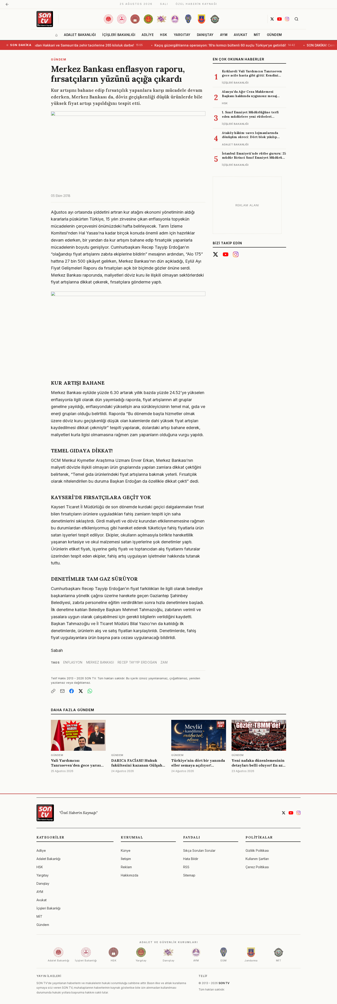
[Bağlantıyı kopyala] (53, 691)
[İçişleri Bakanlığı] (121, 19)
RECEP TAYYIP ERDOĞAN (137, 662)
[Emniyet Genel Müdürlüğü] (188, 19)
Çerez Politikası (257, 867)
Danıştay (205, 35)
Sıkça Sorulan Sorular (199, 850)
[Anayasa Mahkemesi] (175, 19)
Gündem (274, 35)
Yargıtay (182, 35)
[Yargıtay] (148, 19)
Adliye (148, 35)
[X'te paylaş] (80, 691)
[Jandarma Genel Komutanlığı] (201, 19)
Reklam (126, 867)
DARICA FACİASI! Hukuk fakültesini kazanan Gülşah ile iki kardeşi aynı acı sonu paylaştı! (137, 767)
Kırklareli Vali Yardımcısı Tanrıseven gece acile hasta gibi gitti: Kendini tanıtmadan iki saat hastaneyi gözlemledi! (252, 77)
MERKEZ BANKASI (100, 662)
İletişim (126, 859)
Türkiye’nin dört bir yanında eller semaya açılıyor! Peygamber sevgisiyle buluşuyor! (198, 767)
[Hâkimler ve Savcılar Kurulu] (135, 19)
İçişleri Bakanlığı (118, 35)
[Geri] (7, 4)
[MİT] (214, 19)
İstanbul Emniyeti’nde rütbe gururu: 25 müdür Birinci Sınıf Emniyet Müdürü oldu (254, 157)
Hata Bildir (190, 859)
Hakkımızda (129, 875)
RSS (186, 867)
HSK (163, 35)
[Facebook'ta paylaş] (71, 691)
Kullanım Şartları (257, 859)
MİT (257, 35)
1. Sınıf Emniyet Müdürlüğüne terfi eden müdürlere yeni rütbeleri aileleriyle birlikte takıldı (250, 116)
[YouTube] (279, 19)
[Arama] (296, 19)
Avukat (240, 35)
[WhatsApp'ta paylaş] (90, 691)
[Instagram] (287, 19)
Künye (125, 850)
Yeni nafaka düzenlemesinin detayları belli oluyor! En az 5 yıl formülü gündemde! (259, 765)
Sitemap (189, 875)
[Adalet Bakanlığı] (108, 19)
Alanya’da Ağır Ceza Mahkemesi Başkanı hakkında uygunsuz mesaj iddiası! (249, 96)
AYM (224, 35)
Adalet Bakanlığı (80, 35)
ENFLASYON (73, 662)
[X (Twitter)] (272, 19)
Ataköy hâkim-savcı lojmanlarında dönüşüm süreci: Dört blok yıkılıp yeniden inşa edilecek (250, 137)
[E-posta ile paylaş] (62, 691)
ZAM (164, 662)
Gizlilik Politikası (257, 850)
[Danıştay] (161, 19)
